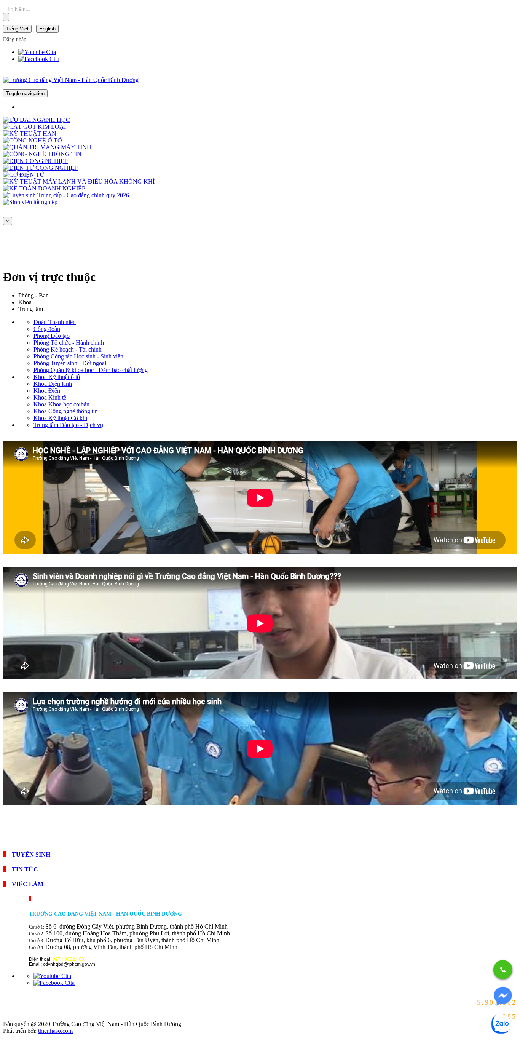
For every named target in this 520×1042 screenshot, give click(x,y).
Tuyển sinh (31, 854)
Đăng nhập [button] (14, 39)
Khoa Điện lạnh (52, 383)
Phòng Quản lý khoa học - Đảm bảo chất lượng (90, 370)
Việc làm (27, 884)
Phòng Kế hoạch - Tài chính (67, 349)
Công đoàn (46, 329)
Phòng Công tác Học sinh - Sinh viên (78, 356)
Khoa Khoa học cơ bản (61, 404)
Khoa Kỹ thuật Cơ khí (60, 418)
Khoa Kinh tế (49, 397)
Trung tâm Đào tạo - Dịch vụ (68, 425)
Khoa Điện (46, 390)
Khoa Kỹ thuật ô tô (56, 377)
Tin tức (25, 869)
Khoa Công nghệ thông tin (65, 411)
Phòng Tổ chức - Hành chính (68, 342)
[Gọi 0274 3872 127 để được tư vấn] (502, 969)
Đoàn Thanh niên (54, 322)
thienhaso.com (55, 1031)
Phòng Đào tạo (51, 335)
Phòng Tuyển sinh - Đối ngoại (69, 363)
